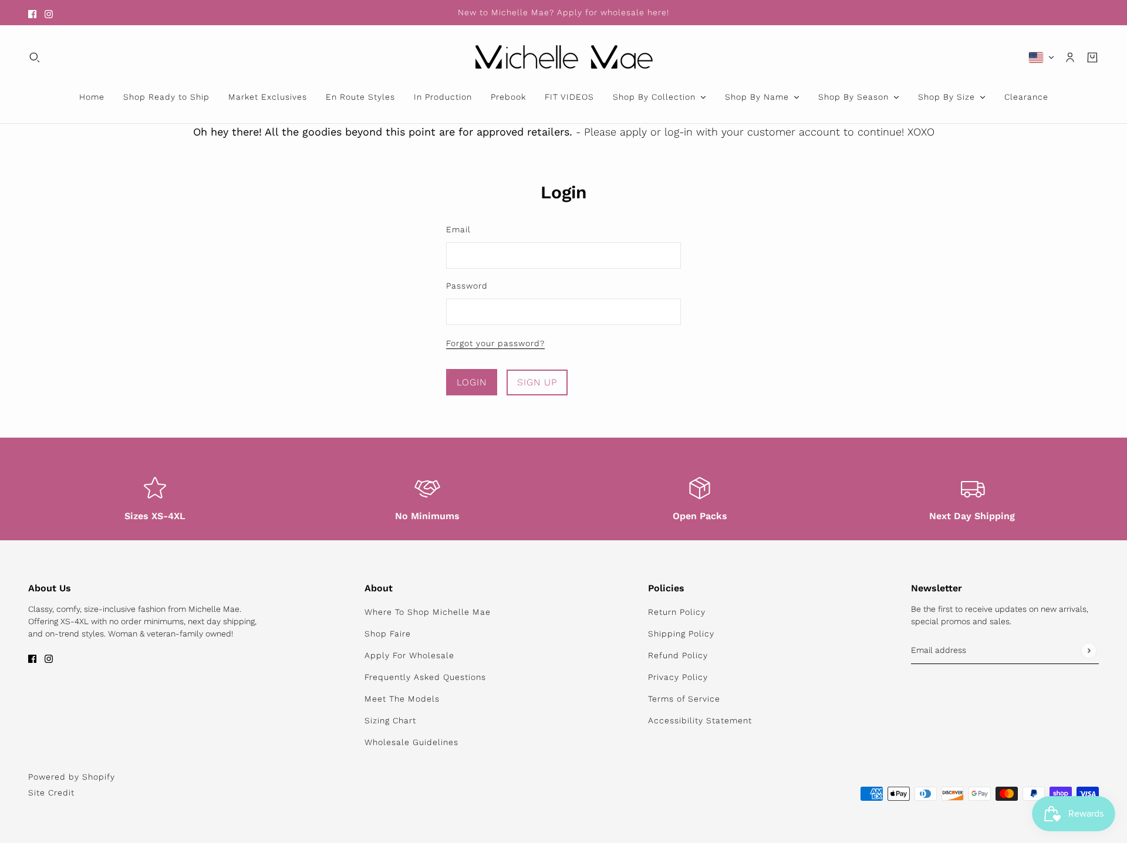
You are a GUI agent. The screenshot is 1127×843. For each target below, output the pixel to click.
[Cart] (1092, 57)
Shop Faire (388, 633)
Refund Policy (678, 655)
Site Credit (51, 792)
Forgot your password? (495, 343)
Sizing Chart (390, 720)
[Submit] (1088, 650)
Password (467, 285)
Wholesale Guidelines (411, 742)
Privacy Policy (678, 677)
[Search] (34, 57)
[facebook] (32, 12)
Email (458, 229)
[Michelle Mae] (564, 57)
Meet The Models (402, 698)
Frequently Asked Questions (425, 677)
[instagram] (49, 12)
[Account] (1070, 57)
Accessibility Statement (700, 720)
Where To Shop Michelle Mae (428, 612)
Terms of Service (684, 698)
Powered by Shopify (71, 776)
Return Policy (677, 612)
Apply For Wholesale (409, 655)
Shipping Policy (681, 633)
